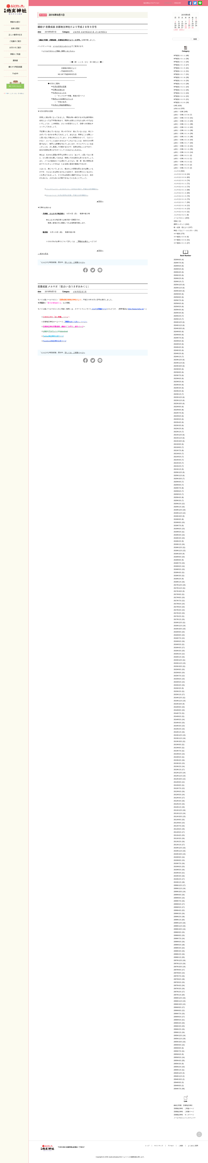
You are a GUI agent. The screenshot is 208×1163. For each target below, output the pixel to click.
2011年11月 (178, 813)
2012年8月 (177, 785)
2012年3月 (177, 801)
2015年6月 (177, 679)
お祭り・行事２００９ (181, 118)
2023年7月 (177, 375)
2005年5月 (177, 1057)
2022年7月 (177, 413)
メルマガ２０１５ (180, 196)
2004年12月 (178, 1073)
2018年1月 (177, 582)
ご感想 (181, 1145)
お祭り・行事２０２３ (181, 162)
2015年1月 (177, 694)
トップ (147, 1145)
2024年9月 (177, 331)
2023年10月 (178, 366)
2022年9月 (177, 407)
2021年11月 (178, 438)
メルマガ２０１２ (180, 187)
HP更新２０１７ (179, 74)
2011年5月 (177, 832)
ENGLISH (177, 3)
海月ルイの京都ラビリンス (63, 99)
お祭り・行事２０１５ (181, 137)
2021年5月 (177, 457)
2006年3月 (177, 1026)
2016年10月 (178, 629)
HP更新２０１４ (179, 65)
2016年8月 (177, 635)
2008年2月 (177, 954)
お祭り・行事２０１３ (181, 130)
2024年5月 (177, 344)
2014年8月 (177, 710)
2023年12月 (178, 360)
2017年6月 (177, 604)
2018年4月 (177, 572)
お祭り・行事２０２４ (181, 165)
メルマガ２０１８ (180, 205)
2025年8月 (177, 297)
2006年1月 (177, 1032)
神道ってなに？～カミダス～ (184, 230)
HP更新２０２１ (179, 87)
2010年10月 (178, 854)
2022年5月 (177, 419)
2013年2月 (177, 766)
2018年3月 (177, 576)
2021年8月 (177, 447)
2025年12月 (178, 285)
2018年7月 (177, 563)
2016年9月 (177, 632)
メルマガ (76, 31)
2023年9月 (177, 369)
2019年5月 (177, 532)
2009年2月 (177, 917)
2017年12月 (178, 585)
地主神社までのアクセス (151, 3)
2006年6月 (177, 1017)
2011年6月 (177, 829)
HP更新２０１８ (179, 77)
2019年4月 (177, 535)
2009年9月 (177, 895)
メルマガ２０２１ (180, 215)
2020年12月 (178, 472)
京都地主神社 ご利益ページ (184, 1108)
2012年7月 (177, 788)
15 (189, 24)
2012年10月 (178, 779)
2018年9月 (177, 557)
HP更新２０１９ (179, 80)
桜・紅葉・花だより (181, 227)
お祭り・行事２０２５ (181, 168)
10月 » (181, 29)
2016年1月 (177, 657)
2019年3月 (177, 538)
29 (189, 27)
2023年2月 (177, 391)
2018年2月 (177, 579)
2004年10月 (178, 1079)
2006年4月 (177, 1023)
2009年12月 (178, 885)
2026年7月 (177, 263)
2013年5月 (177, 757)
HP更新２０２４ (179, 96)
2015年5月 (177, 682)
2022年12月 (178, 397)
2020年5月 (177, 494)
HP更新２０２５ (179, 99)
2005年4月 (177, 1060)
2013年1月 (177, 769)
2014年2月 (177, 729)
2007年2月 (177, 992)
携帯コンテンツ (179, 224)
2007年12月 (178, 960)
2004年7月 (177, 1089)
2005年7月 (177, 1051)
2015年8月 (177, 672)
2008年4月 (177, 948)
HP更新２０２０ (179, 84)
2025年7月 (177, 300)
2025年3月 (177, 313)
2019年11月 (178, 513)
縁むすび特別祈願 (15, 66)
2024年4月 (177, 347)
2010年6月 (177, 866)
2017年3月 (177, 613)
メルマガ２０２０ (180, 212)
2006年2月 (177, 1029)
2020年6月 (177, 491)
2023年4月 (177, 385)
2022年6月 (177, 416)
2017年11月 (178, 588)
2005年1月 (177, 1070)
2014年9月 (177, 707)
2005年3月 (177, 1064)
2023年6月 (177, 378)
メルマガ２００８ (180, 174)
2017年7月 (177, 601)
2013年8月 (177, 748)
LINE (175, 105)
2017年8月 (177, 597)
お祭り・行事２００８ (181, 115)
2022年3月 (177, 425)
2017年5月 (177, 607)
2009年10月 (178, 891)
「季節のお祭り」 (83, 241)
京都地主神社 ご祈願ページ (184, 1111)
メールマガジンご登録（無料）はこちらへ (59, 51)
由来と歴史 (15, 28)
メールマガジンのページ (62, 46)
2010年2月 (177, 879)
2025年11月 (178, 288)
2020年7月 (177, 488)
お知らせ (177, 108)
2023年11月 (178, 363)
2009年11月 (178, 888)
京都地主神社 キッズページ (184, 1115)
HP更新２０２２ (179, 90)
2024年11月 (178, 325)
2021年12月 (178, 435)
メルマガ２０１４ (180, 193)
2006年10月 (178, 1004)
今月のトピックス (59, 93)
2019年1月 (177, 544)
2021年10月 (178, 441)
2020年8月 (177, 485)
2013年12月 (178, 735)
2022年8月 (177, 410)
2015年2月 (177, 691)
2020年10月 (178, 479)
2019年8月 (177, 522)
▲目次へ (100, 201)
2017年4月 (177, 610)
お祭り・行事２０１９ (181, 149)
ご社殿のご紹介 (15, 41)
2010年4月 (177, 873)
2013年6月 (177, 754)
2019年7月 (177, 525)
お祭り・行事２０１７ (181, 143)
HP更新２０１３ (179, 62)
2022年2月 (177, 428)
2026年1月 (177, 281)
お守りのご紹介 (15, 47)
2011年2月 (177, 841)
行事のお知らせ (59, 90)
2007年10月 (178, 967)
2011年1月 (177, 845)
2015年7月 (177, 676)
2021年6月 (177, 453)
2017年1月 (177, 619)
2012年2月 (177, 804)
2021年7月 (177, 450)
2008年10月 (178, 929)
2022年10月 (178, 403)
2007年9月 (177, 970)
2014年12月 (178, 698)
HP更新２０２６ (179, 102)
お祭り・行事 (178, 112)
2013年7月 (177, 751)
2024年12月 (178, 322)
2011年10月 (178, 816)
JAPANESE (168, 3)
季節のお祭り (15, 21)
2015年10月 (178, 666)
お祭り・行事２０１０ (181, 121)
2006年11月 (178, 1001)
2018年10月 (178, 554)
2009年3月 (177, 913)
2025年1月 (177, 319)
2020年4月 (177, 497)
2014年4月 (177, 723)
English (15, 73)
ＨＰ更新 (177, 234)
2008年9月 (177, 932)
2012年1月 (177, 807)
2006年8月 (177, 1010)
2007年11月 (178, 963)
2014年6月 (177, 716)
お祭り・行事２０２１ (181, 155)
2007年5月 (177, 982)
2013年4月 (177, 760)
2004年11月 (178, 1076)
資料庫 (15, 60)
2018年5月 (177, 569)
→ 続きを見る (43, 254)
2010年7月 (177, 863)
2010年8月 (177, 860)
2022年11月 (178, 400)
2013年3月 (177, 763)
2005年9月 (177, 1045)
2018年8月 (177, 560)
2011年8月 (177, 823)
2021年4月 (177, 460)
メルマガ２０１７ (180, 202)
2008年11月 (178, 926)
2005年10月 (178, 1042)
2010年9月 (177, 857)
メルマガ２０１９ (180, 208)
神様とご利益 (15, 54)
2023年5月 (177, 382)
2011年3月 (177, 838)
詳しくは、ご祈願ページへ (75, 262)
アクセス (171, 1145)
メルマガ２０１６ (87, 31)
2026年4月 (177, 272)
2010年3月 (177, 876)
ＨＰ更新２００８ (180, 237)
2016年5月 (177, 644)
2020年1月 (177, 507)
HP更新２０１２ (179, 59)
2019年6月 (177, 529)
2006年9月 (177, 1007)
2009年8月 (177, 898)
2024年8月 (177, 335)
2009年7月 (177, 901)
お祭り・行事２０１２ (181, 127)
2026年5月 (177, 269)
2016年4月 (177, 647)
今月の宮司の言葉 (59, 86)
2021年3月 (177, 463)
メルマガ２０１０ (180, 180)
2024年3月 (177, 350)
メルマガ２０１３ (180, 190)
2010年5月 (177, 870)
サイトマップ (158, 1145)
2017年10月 (178, 591)
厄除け (176, 221)
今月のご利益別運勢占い (62, 105)
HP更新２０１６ (179, 71)
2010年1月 (177, 882)
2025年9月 (177, 294)
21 (186, 25)
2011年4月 (177, 835)
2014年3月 (177, 726)
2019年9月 (177, 519)
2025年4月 (177, 310)
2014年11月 (178, 701)
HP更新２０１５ (179, 68)
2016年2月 (177, 654)
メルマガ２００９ (180, 177)
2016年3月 (177, 651)
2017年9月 (177, 594)
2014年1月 (177, 732)
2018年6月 (177, 566)
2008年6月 (177, 942)
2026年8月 (177, 260)
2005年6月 (177, 1054)
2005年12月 (178, 1035)
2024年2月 (177, 353)
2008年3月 (177, 951)
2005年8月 (177, 1048)
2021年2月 (177, 466)
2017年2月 (177, 616)
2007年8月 (177, 973)
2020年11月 (178, 475)
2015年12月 (178, 660)
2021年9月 (177, 444)
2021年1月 (177, 469)
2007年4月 (177, 985)
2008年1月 (177, 957)
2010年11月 (178, 851)
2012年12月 (178, 773)
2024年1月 (177, 357)
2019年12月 (178, 510)
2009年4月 (177, 910)
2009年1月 (177, 920)
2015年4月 (177, 685)
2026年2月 (177, 278)
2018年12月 (178, 547)
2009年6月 (177, 904)
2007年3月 (177, 988)
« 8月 (176, 29)
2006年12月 (178, 998)
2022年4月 (177, 422)
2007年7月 (177, 976)
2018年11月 (178, 550)
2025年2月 (177, 316)
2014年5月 (177, 719)
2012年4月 (177, 798)
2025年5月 (177, 306)
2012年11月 (178, 776)
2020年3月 (177, 500)
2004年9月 (177, 1082)
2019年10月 (178, 516)
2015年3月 (177, 688)
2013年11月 (178, 738)
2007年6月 (177, 979)
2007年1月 (177, 995)
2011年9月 (177, 820)
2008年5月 (177, 945)
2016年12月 (178, 622)
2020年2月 (177, 504)
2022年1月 (177, 432)
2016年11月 (178, 626)
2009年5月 (177, 907)
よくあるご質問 (193, 1145)
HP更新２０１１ (179, 55)
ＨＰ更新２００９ (180, 240)
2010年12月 (178, 848)
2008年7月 (177, 938)
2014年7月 (177, 713)
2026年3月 (177, 275)
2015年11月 (178, 663)
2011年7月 (177, 826)
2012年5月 (177, 795)
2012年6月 (177, 791)
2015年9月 (177, 669)
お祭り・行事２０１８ (181, 146)
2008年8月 (177, 935)
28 (186, 27)
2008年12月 (178, 923)
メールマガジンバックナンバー (185, 1118)
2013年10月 (178, 741)
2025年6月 (177, 303)
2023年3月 (177, 388)
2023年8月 (177, 372)
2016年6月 (177, 641)
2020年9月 (177, 482)
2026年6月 (177, 266)
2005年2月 (177, 1067)
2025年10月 (178, 291)
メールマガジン (101, 31)
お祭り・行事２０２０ (181, 152)
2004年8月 (177, 1085)
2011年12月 (178, 810)
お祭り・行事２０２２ (181, 158)
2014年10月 (178, 704)
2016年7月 (177, 638)
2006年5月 (177, 1020)
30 (193, 27)
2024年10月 (178, 328)
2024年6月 (177, 341)
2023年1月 (177, 394)
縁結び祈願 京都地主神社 (183, 1105)
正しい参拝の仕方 (15, 34)
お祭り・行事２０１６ (181, 140)
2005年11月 (178, 1039)
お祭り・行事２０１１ (181, 124)
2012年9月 (177, 782)
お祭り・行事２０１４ (181, 133)
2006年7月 (177, 1014)
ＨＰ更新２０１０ (180, 243)
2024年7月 (177, 338)
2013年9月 (177, 744)
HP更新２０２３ (179, 93)
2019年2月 (177, 541)
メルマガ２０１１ (180, 183)
